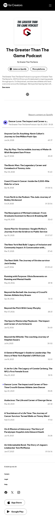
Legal (6, 479)
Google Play (17, 511)
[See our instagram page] (18, 492)
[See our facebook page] (5, 492)
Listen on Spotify (19, 69)
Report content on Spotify (40, 114)
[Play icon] (5, 122)
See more (6, 87)
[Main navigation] (50, 5)
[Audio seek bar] (28, 127)
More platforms (38, 69)
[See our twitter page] (12, 492)
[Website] (27, 94)
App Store (16, 502)
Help (5, 484)
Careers (6, 474)
